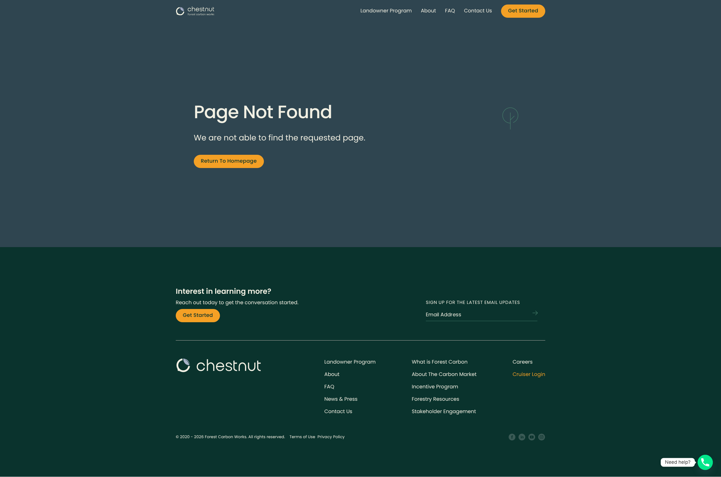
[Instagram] (541, 437)
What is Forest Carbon (440, 362)
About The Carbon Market (444, 374)
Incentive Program (435, 386)
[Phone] (705, 462)
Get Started (523, 10)
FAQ (450, 10)
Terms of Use (302, 437)
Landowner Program (386, 10)
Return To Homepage (229, 161)
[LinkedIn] (522, 437)
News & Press (341, 399)
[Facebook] (512, 437)
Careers (523, 362)
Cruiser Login (529, 374)
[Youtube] (531, 437)
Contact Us (478, 10)
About (428, 10)
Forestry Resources (435, 399)
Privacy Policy (331, 437)
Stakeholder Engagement (444, 411)
